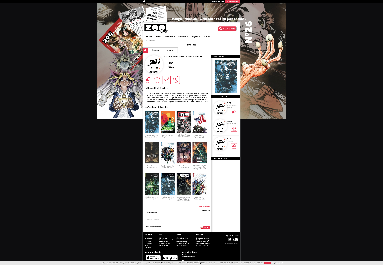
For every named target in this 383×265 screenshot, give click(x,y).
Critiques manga (182, 242)
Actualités (148, 37)
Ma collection (186, 255)
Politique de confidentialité (231, 243)
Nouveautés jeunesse (203, 243)
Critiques (148, 242)
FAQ (183, 260)
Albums (158, 37)
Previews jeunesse (202, 245)
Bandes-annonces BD (166, 240)
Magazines (196, 37)
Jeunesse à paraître (202, 238)
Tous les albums (204, 206)
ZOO (145, 40)
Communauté (183, 37)
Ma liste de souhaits (188, 256)
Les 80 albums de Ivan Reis (156, 107)
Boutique (207, 37)
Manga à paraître (182, 238)
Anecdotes (148, 238)
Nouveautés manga (183, 243)
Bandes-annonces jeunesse (205, 240)
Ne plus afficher (277, 263)
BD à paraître (163, 238)
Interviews (148, 243)
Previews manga (181, 245)
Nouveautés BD (164, 243)
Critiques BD (163, 242)
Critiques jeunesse (202, 242)
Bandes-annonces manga (184, 240)
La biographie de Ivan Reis (156, 88)
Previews (148, 247)
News (146, 245)
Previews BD (163, 245)
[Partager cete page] (176, 80)
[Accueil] (145, 1)
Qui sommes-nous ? (232, 236)
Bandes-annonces (150, 240)
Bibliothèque (170, 37)
